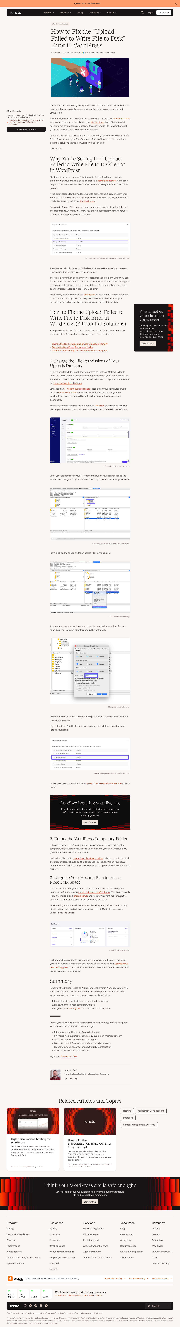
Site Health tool (87, 201)
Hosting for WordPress (18, 1234)
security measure (107, 180)
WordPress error (121, 118)
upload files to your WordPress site (104, 783)
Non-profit (54, 1263)
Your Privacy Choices (93, 1295)
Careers (156, 1234)
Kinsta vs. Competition (131, 1251)
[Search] (142, 12)
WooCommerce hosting (61, 1251)
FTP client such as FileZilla (77, 388)
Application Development (151, 1110)
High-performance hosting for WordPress (30, 1140)
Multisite (53, 1269)
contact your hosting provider (88, 858)
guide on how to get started (67, 383)
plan (65, 967)
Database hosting (137, 1278)
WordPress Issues (60, 24)
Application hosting (113, 1278)
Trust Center (60, 1295)
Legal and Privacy (160, 1263)
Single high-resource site (62, 1257)
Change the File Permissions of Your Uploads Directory (79, 343)
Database (128, 1117)
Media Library (97, 122)
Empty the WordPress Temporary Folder (72, 347)
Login (150, 12)
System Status (14, 1263)
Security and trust (161, 1251)
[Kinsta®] (16, 12)
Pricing (10, 1228)
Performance (13, 1245)
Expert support (91, 1240)
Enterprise (54, 1234)
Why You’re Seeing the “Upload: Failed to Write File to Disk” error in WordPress (26, 116)
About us (156, 1228)
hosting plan (75, 1008)
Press (154, 1257)
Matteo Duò (55, 52)
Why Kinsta (157, 1245)
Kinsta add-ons (14, 1251)
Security (11, 1240)
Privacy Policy (75, 1295)
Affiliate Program (91, 1234)
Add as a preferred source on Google (100, 52)
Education (54, 1240)
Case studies (127, 1234)
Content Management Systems (139, 1124)
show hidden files (67, 392)
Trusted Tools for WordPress (97, 1257)
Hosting (127, 1110)
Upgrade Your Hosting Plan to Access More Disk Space (79, 350)
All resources (127, 1257)
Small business (57, 1245)
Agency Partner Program (95, 1245)
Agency (53, 1228)
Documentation (128, 1245)
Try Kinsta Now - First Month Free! (87, 3)
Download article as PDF (26, 129)
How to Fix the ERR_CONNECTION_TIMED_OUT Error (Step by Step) (89, 1143)
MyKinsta (99, 405)
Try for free (164, 12)
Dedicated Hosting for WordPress (24, 1257)
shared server (81, 895)
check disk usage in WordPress (94, 892)
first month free (69, 1056)
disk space (89, 294)
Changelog (125, 1240)
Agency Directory (92, 1251)
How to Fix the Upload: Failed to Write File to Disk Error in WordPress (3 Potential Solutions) (26, 122)
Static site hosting (160, 1278)
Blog (122, 1228)
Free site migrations (93, 1228)
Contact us (157, 1240)
